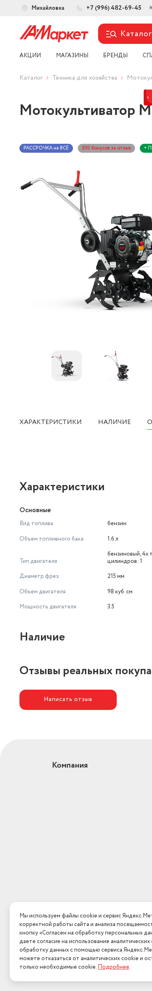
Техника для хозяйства (84, 77)
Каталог (31, 77)
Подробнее (113, 967)
